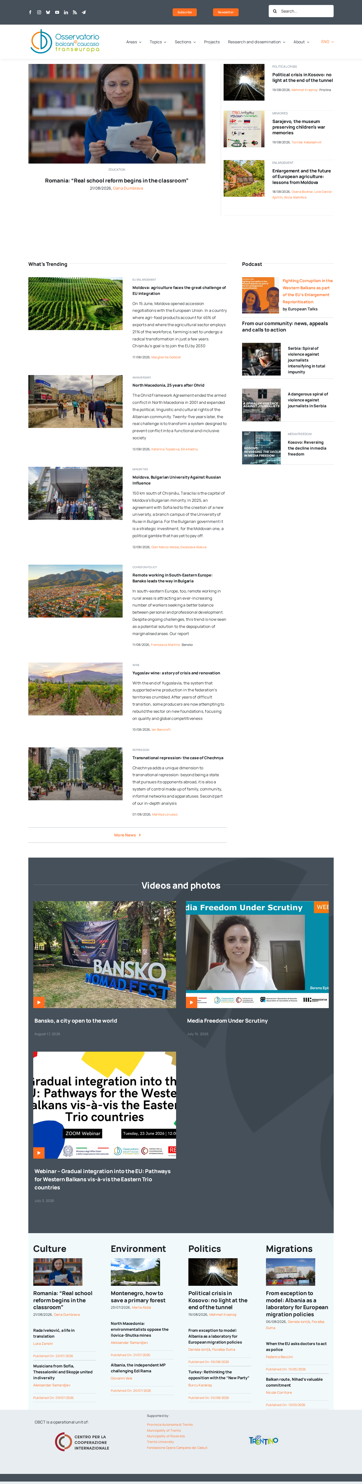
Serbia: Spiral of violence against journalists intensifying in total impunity (306, 360)
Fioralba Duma (223, 1349)
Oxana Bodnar (302, 191)
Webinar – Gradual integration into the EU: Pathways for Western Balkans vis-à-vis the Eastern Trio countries (102, 1179)
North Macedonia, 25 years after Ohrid (168, 385)
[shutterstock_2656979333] (244, 162)
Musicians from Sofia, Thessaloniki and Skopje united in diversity (63, 1371)
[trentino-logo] (263, 1436)
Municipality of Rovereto (166, 1436)
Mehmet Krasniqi (305, 90)
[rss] (75, 12)
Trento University (160, 1441)
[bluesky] (48, 12)
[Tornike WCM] (244, 112)
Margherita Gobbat (166, 357)
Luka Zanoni (43, 1343)
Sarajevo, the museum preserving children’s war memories (298, 127)
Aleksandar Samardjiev (51, 1385)
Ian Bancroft (161, 729)
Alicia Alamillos (295, 197)
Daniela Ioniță (199, 1349)
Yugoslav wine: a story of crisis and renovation (176, 673)
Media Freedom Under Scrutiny (227, 1020)
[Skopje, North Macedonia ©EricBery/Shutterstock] (75, 377)
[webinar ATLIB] (257, 903)
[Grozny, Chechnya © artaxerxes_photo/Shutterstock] (75, 749)
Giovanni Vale (121, 1378)
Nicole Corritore (279, 1392)
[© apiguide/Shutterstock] (244, 66)
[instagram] (39, 12)
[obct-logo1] (65, 26)
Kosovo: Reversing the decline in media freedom (307, 448)
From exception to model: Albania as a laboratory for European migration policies (215, 1336)
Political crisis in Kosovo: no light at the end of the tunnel (302, 77)
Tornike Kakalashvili (307, 142)
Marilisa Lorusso (165, 814)
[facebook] (30, 12)
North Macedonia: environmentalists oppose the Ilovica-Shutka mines (140, 1329)
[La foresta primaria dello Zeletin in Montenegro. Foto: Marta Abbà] (135, 1260)
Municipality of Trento (164, 1430)
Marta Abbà (141, 1307)
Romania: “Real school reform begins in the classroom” (117, 180)
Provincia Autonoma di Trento (170, 1424)
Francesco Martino (165, 644)
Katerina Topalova (165, 449)
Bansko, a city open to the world (75, 1020)
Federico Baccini (279, 1356)
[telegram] (84, 12)
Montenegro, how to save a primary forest (138, 1296)
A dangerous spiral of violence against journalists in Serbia (308, 400)
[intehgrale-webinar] (104, 1053)
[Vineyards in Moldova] (75, 279)
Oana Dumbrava (128, 188)
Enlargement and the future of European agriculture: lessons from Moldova (301, 176)
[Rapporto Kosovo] (261, 433)
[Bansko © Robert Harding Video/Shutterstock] (75, 566)
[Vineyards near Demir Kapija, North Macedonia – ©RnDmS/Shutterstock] (75, 664)
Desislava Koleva (193, 547)
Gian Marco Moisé (165, 547)
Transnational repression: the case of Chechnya (177, 757)
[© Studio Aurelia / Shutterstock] (261, 345)
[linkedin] (66, 12)
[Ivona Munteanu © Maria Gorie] (116, 66)
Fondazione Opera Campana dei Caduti (177, 1447)
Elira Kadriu (189, 449)
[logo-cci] (83, 1431)
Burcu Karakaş (200, 1385)
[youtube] (57, 12)
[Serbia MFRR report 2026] (261, 390)
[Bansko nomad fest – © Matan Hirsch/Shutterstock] (104, 903)
